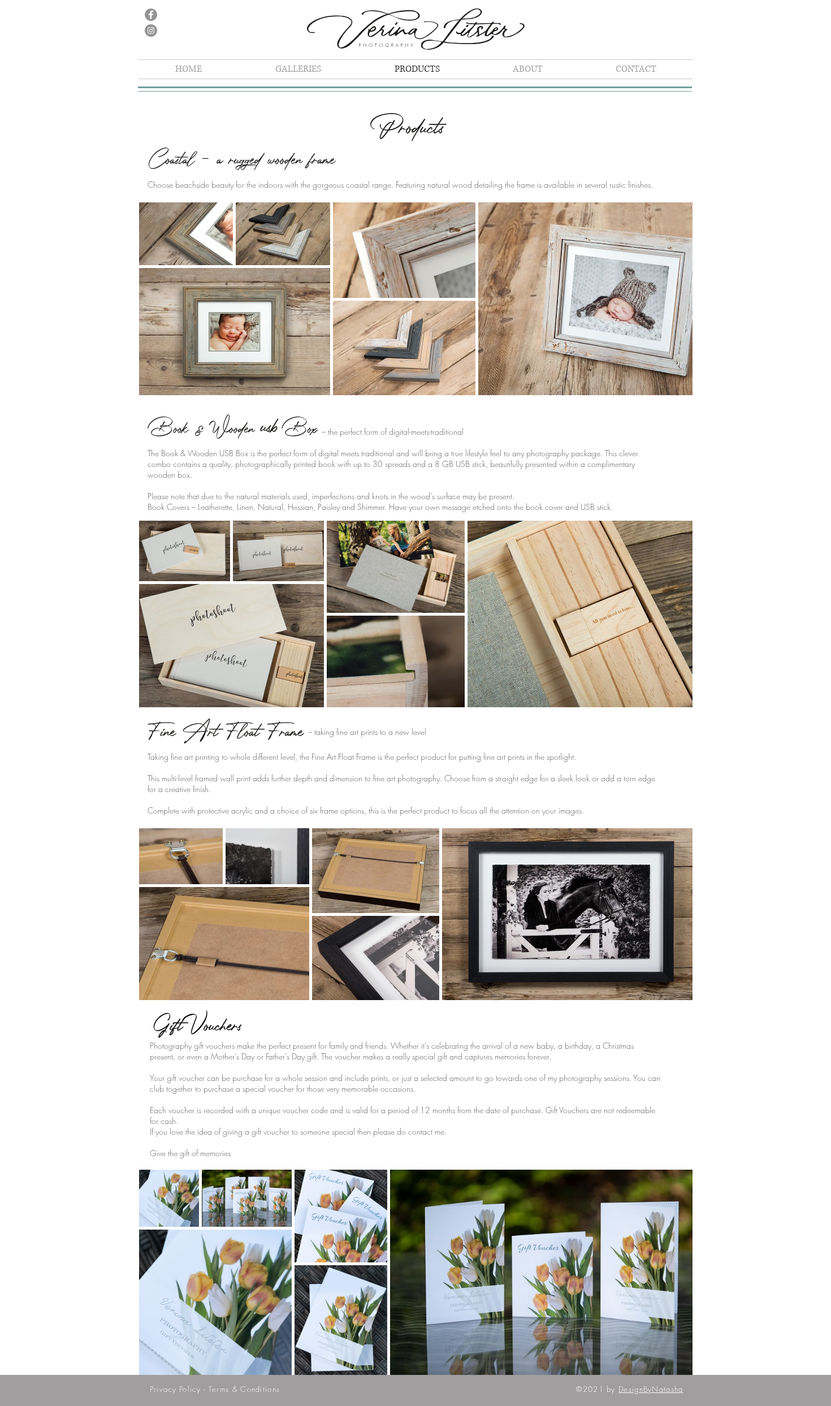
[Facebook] (151, 14)
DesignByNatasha (650, 1389)
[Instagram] (151, 30)
